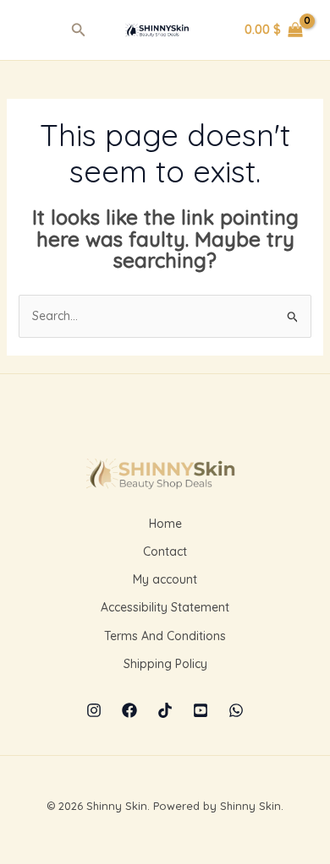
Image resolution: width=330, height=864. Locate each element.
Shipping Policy (165, 663)
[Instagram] (94, 710)
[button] (78, 30)
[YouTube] (200, 710)
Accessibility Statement (165, 607)
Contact (165, 551)
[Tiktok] (165, 710)
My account (165, 579)
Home (165, 523)
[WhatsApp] (236, 710)
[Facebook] (129, 710)
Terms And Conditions (165, 636)
